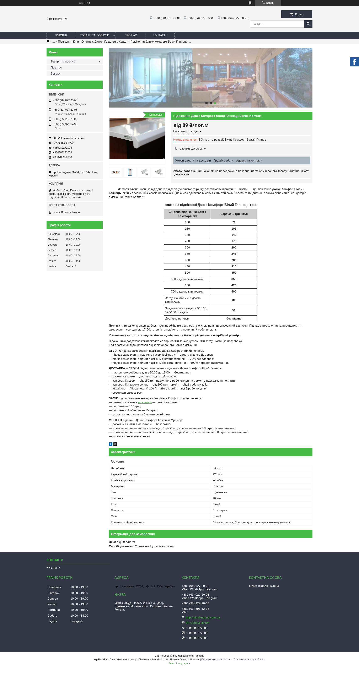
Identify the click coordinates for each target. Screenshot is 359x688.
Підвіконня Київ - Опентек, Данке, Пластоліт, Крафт (93, 41)
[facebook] (110, 444)
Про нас (131, 35)
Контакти (160, 35)
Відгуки (55, 73)
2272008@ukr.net (63, 142)
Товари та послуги (94, 35)
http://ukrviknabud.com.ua (68, 138)
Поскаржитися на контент (216, 659)
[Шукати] (308, 24)
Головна (61, 35)
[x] (115, 444)
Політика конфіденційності (250, 659)
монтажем (145, 402)
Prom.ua (199, 655)
